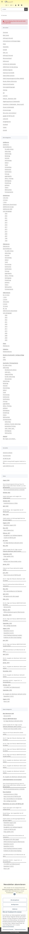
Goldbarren (6, 144)
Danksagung (8, 180)
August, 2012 (6, 699)
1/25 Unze (5, 197)
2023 (6, 317)
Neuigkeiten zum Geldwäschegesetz (13, 535)
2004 (6, 337)
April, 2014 (6, 594)
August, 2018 (6, 523)
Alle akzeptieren (15, 900)
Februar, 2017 (6, 533)
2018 (6, 225)
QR (3, 93)
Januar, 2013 (6, 662)
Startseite (5, 32)
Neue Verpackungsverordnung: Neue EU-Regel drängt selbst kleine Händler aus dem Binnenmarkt (14, 485)
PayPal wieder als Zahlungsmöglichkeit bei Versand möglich (14, 519)
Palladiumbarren (7, 351)
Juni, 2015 (5, 559)
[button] (15, 5)
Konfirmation (8, 171)
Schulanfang (8, 167)
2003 (6, 340)
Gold (4, 357)
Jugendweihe (8, 176)
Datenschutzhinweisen (8, 926)
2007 (6, 236)
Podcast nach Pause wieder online (12, 561)
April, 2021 (6, 506)
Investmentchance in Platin (11, 503)
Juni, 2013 (5, 640)
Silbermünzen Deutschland (10, 310)
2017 (6, 227)
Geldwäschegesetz (8, 70)
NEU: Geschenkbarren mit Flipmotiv (13, 591)
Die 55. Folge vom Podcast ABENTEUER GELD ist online (14, 619)
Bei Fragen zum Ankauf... (9, 438)
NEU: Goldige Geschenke (10, 625)
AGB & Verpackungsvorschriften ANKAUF (13, 78)
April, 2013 (6, 654)
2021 (6, 218)
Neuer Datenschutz (9, 530)
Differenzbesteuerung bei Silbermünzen (14, 612)
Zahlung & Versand (8, 38)
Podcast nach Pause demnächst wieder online (13, 569)
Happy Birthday (9, 374)
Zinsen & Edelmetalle (8, 107)
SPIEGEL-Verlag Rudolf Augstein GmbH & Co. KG (14, 462)
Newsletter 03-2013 (9, 630)
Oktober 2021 (6, 501)
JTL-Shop (17, 932)
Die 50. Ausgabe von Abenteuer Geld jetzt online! (14, 675)
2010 (6, 231)
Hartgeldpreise (7, 121)
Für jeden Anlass (9, 149)
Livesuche (5, 118)
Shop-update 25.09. (9, 556)
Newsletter (6, 47)
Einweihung (8, 183)
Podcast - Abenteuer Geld (9, 98)
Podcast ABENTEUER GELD (10, 718)
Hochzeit (7, 158)
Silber (4, 359)
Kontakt (5, 49)
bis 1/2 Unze (6, 295)
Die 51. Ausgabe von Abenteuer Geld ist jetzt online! (14, 667)
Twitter (5, 127)
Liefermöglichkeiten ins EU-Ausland (12, 779)
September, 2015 (7, 554)
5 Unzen (5, 304)
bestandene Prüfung (10, 426)
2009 (6, 234)
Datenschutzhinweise (20, 929)
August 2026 (6, 480)
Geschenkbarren (7, 147)
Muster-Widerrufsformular (10, 81)
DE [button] (6, 5)
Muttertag (7, 156)
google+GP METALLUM (8, 116)
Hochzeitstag (8, 160)
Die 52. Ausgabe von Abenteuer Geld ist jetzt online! (14, 659)
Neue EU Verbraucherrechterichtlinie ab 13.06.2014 (13, 585)
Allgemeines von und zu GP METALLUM (13, 804)
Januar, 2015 (6, 564)
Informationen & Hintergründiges (11, 41)
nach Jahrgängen (7, 211)
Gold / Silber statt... (10, 428)
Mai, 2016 (5, 545)
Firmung (7, 174)
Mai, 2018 (5, 528)
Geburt (6, 162)
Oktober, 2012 (6, 685)
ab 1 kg (5, 308)
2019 (6, 222)
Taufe (6, 165)
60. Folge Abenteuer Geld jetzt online (13, 542)
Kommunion (8, 169)
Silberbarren (6, 246)
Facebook (5, 124)
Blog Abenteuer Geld (8, 713)
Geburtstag (8, 151)
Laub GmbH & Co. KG (8, 466)
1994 (6, 238)
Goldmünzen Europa (8, 206)
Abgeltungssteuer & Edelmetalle (11, 101)
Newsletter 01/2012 (9, 696)
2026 (6, 315)
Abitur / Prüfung (9, 178)
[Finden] (26, 9)
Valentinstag (8, 153)
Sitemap (5, 90)
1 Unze (4, 202)
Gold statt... (8, 372)
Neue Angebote (7, 792)
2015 (6, 229)
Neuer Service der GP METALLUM (12, 575)
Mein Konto (6, 35)
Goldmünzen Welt (7, 209)
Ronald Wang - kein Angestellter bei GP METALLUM (13, 510)
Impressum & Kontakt (8, 929)
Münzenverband (7, 58)
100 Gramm (6, 301)
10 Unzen (5, 306)
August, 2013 (6, 628)
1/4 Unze (5, 200)
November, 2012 (7, 671)
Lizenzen (5, 95)
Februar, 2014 (6, 610)
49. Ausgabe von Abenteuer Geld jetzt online (14, 694)
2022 (6, 215)
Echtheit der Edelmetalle (9, 64)
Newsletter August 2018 (10, 525)
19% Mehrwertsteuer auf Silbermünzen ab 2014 (14, 650)
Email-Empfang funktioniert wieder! (13, 635)
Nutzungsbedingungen (9, 87)
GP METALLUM (6, 458)
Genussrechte (7, 607)
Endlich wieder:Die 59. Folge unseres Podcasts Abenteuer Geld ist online (12, 550)
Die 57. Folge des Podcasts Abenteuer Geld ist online (14, 579)
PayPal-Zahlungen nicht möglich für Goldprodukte (12, 497)
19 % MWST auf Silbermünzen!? (12, 687)
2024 (6, 213)
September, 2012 (7, 690)
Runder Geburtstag (10, 376)
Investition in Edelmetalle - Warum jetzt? (13, 104)
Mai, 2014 (5, 589)
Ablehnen (14, 909)
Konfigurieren (14, 904)
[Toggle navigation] (2, 1)
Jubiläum (7, 185)
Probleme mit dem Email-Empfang (12, 637)
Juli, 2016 (5, 540)
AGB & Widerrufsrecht (8, 75)
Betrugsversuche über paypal (11, 596)
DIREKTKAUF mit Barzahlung (10, 67)
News (4, 44)
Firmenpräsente (9, 192)
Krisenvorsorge (7, 110)
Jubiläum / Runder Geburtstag (12, 424)
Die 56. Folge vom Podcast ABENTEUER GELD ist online (14, 603)
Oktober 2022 (6, 492)
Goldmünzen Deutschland (9, 204)
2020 (6, 220)
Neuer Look (6, 701)
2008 (6, 335)
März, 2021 (6, 514)
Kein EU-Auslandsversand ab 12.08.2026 (14, 489)
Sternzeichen (8, 379)
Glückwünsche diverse (10, 370)
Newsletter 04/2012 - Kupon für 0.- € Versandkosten (12, 681)
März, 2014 (6, 599)
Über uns (5, 52)
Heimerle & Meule (7, 452)
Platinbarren (6, 346)
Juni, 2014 (5, 572)
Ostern (6, 187)
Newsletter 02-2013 (9, 633)
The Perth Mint (7, 455)
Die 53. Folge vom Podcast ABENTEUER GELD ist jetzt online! (14, 645)
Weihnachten (8, 189)
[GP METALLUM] (9, 1)
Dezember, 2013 (7, 615)
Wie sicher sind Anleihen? (9, 113)
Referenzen (6, 61)
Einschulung (8, 264)
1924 (6, 240)
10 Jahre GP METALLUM (10, 537)
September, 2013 (7, 623)
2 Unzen (5, 299)
